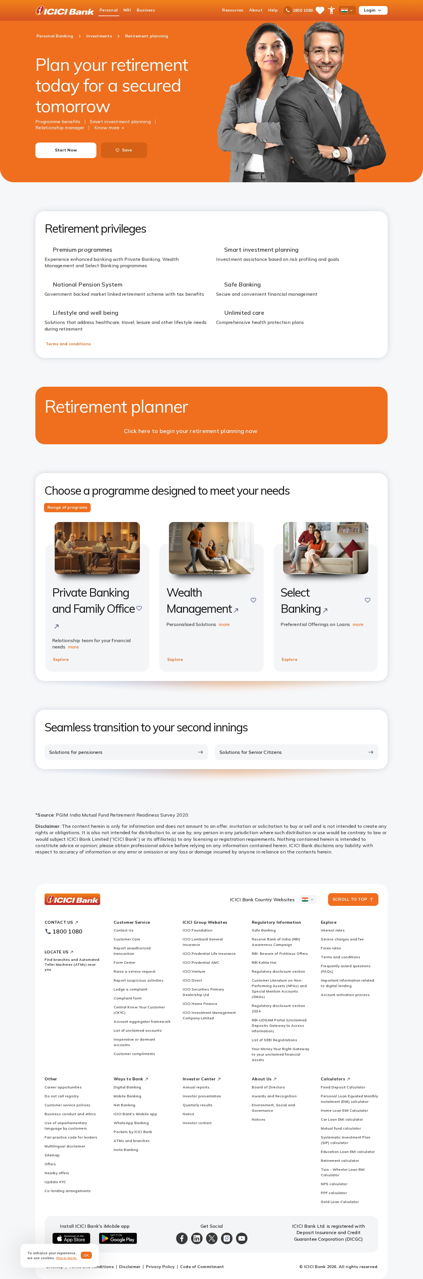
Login (370, 10)
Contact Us (124, 930)
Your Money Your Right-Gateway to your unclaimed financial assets (280, 1054)
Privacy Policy (160, 1266)
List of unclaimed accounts (138, 1030)
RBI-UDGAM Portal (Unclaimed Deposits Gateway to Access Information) (279, 1025)
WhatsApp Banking (131, 1123)
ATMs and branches (132, 1140)
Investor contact (197, 1123)
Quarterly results (198, 1105)
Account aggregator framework (142, 1021)
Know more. (66, 1258)
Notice (188, 1114)
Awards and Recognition (274, 1096)
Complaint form (128, 998)
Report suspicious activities (138, 980)
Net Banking (125, 1105)
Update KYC (55, 1182)
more (73, 647)
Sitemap (52, 1155)
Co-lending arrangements (68, 1191)
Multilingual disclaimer (65, 1146)
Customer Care (127, 939)
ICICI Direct (192, 980)
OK (86, 1255)
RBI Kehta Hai (264, 962)
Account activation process (345, 995)
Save (127, 150)
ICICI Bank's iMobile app (135, 1114)
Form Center (125, 962)
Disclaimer (130, 1266)
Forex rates (331, 948)
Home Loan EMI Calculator (344, 1110)
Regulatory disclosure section (278, 971)
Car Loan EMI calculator (342, 1119)
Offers (50, 1164)
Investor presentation (202, 1096)
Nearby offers (57, 1173)
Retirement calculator (340, 1160)
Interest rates (333, 930)
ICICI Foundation (197, 930)
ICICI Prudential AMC (201, 962)
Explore (61, 659)
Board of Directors (268, 1087)
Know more (106, 127)
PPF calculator (334, 1193)
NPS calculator (334, 1184)
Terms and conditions (68, 343)
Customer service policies (68, 1105)
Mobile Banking (127, 1096)
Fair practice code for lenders (71, 1137)
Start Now (66, 150)
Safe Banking (264, 930)
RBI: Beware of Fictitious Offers (280, 953)
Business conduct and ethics (70, 1114)
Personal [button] (109, 10)
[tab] (67, 507)
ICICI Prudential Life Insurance (209, 953)
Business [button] (146, 10)
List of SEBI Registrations (274, 1040)
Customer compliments (134, 1054)
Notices (259, 1119)
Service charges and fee (342, 939)
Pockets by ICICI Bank (133, 1132)
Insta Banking (126, 1149)
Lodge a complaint (131, 989)
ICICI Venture (194, 971)
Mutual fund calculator (341, 1128)
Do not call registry (62, 1096)
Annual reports (196, 1087)
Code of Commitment (202, 1266)
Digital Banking (127, 1087)
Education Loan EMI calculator (348, 1151)
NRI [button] (127, 10)
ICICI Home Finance (200, 1003)
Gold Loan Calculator (340, 1202)
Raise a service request (135, 971)
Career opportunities (63, 1087)
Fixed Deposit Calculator (343, 1087)
